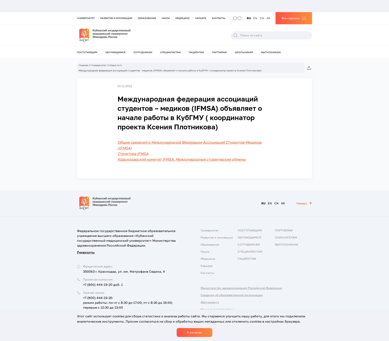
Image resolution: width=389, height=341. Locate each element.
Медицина (182, 18)
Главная (83, 65)
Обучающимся (115, 52)
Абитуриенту (210, 302)
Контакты (218, 18)
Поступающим (87, 52)
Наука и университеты (217, 309)
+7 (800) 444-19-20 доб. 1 (103, 285)
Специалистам (170, 52)
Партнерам (219, 52)
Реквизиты (86, 252)
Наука (166, 18)
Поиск (235, 35)
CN (262, 18)
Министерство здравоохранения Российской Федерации (241, 288)
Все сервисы (291, 18)
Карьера (200, 18)
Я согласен (194, 332)
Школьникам (244, 52)
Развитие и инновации (116, 18)
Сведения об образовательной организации (232, 295)
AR (268, 18)
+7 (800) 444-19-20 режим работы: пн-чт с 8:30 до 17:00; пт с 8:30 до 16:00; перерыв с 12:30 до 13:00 (128, 302)
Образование (147, 18)
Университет (86, 18)
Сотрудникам (143, 52)
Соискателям (286, 237)
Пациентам (196, 52)
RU (249, 18)
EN (255, 18)
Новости (114, 65)
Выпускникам (271, 52)
